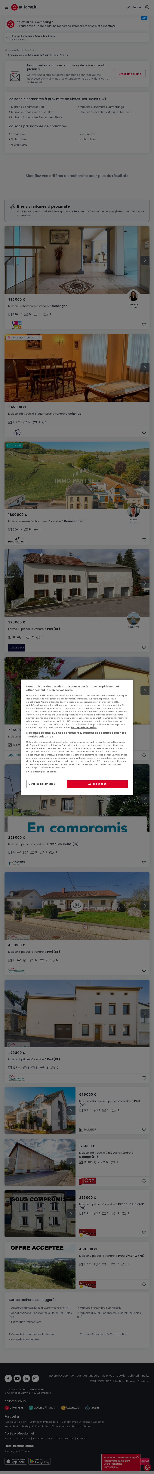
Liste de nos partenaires (41, 771)
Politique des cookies (84, 727)
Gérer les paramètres (41, 783)
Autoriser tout (97, 783)
